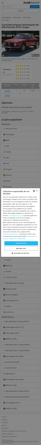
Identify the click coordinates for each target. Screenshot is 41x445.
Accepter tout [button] (21, 243)
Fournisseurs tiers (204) (16, 215)
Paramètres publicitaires (11, 234)
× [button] (37, 191)
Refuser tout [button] (21, 248)
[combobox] (34, 191)
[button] (20, 253)
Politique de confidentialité (17, 239)
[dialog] (20, 222)
